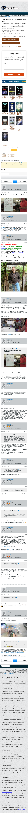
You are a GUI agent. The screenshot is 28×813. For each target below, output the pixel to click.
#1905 (25, 618)
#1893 (25, 242)
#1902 (25, 534)
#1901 (25, 508)
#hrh (2, 228)
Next (24, 181)
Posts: (16, 189)
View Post (16, 348)
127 (15, 181)
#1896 (25, 390)
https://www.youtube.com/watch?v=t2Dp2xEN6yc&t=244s (12, 652)
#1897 (25, 406)
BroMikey (9, 185)
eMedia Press (8, 16)
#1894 (25, 305)
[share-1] (26, 190)
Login (25, 0)
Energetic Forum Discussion (8, 160)
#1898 (25, 431)
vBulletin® (21, 669)
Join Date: (9, 189)
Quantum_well (10, 216)
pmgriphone (9, 339)
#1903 (25, 560)
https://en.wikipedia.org (5, 546)
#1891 (25, 192)
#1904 (25, 594)
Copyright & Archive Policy (9, 673)
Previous (5, 181)
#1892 (25, 223)
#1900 (25, 486)
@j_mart (3, 227)
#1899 (25, 466)
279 (20, 181)
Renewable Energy (17, 160)
